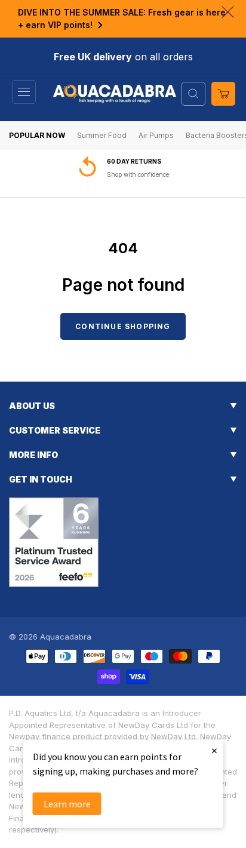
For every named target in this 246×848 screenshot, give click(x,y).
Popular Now (37, 135)
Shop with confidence (138, 174)
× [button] (214, 750)
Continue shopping (122, 326)
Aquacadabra (65, 636)
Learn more (67, 804)
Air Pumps (156, 135)
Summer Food (102, 135)
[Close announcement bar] (228, 12)
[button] (24, 92)
